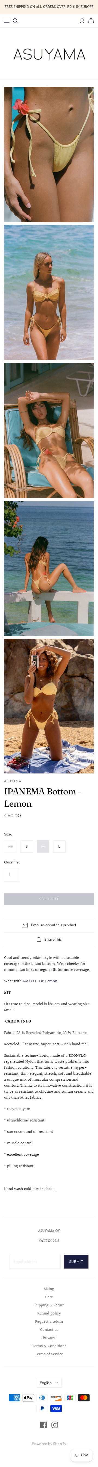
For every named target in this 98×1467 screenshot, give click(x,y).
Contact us (49, 1330)
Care (49, 1297)
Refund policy (49, 1313)
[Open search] (15, 21)
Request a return (49, 1322)
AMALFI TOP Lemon (40, 981)
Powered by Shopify (49, 1443)
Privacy (49, 1338)
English (46, 1382)
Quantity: (12, 862)
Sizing (49, 1289)
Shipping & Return (49, 1305)
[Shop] (7, 21)
